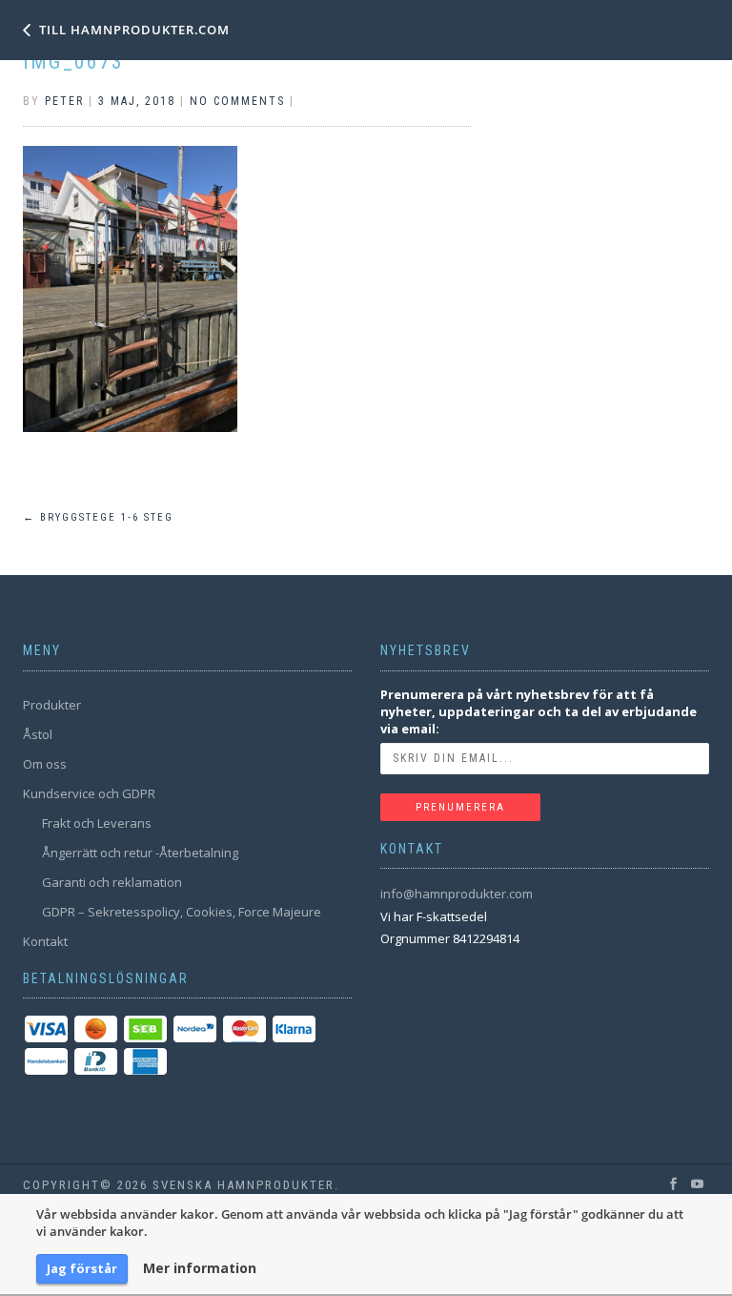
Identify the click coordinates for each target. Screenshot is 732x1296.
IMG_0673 (73, 61)
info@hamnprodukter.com (456, 893)
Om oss (45, 763)
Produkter (52, 704)
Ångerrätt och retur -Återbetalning (140, 852)
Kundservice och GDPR (89, 793)
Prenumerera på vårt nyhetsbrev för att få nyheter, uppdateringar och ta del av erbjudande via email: (538, 711)
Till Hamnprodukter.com (134, 29)
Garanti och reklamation (112, 882)
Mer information (199, 1268)
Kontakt (45, 941)
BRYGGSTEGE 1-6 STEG (98, 517)
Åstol (37, 734)
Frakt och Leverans (97, 823)
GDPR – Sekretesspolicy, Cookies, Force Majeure (181, 911)
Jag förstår (82, 1268)
